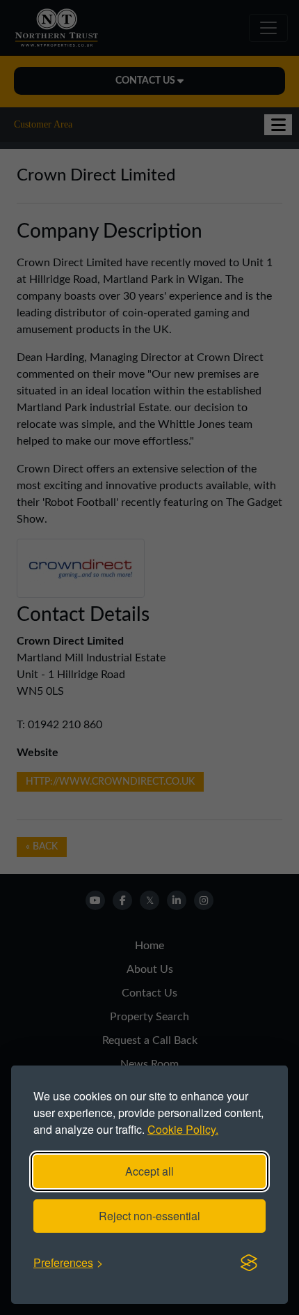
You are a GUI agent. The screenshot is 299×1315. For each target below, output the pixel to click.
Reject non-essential (149, 1216)
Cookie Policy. (182, 1129)
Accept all (149, 1171)
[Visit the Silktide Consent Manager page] (249, 1262)
